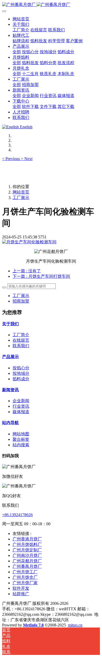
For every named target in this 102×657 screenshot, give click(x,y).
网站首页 (21, 19)
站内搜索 (21, 445)
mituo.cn (75, 625)
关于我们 (10, 324)
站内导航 (10, 422)
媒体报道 (21, 411)
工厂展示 (21, 197)
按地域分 (21, 373)
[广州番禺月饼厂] (51, 5)
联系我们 (21, 345)
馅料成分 (21, 379)
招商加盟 (21, 301)
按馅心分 (21, 368)
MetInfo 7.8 (33, 625)
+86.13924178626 (17, 515)
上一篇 (27, 271)
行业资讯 (21, 406)
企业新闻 (21, 401)
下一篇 (41, 276)
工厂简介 (21, 335)
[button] (11, 158)
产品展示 (10, 356)
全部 (17, 52)
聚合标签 (21, 439)
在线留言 (21, 340)
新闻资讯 (10, 390)
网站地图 (21, 434)
